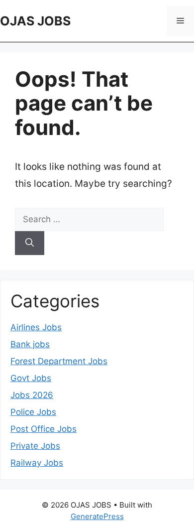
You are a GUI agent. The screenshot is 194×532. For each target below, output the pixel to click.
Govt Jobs (30, 378)
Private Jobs (35, 446)
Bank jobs (30, 344)
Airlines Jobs (36, 327)
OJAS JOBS (35, 20)
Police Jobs (33, 412)
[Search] (29, 243)
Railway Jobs (36, 463)
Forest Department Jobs (58, 361)
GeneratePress (97, 516)
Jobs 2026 (31, 395)
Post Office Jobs (43, 429)
